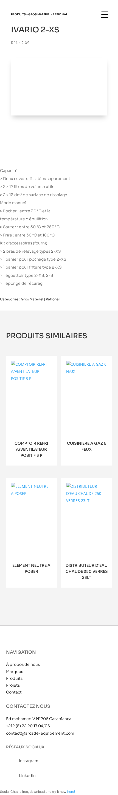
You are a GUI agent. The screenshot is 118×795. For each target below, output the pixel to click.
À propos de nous (23, 664)
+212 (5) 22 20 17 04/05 (28, 725)
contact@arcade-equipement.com (40, 733)
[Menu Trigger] (104, 14)
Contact (14, 692)
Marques (14, 671)
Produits (14, 678)
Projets (13, 685)
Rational (60, 14)
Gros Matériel (39, 14)
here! (71, 792)
